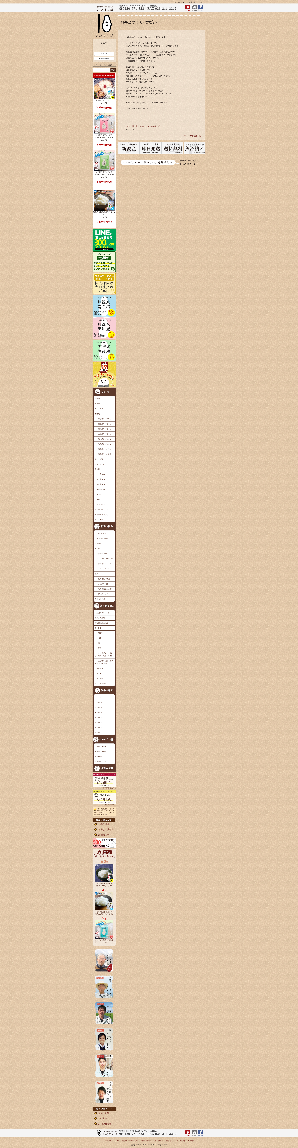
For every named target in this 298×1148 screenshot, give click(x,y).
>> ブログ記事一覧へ (193, 136)
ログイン (104, 54)
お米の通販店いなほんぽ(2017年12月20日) (143, 126)
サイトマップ (159, 1141)
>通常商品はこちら (110, 805)
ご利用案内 (107, 1141)
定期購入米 (103, 834)
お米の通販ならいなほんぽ (185, 1141)
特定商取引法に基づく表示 (130, 1141)
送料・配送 (103, 1113)
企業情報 (116, 1141)
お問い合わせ (105, 1123)
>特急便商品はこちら (109, 788)
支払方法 (102, 1118)
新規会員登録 (104, 58)
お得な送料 (103, 824)
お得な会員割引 (106, 829)
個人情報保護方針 (146, 1141)
